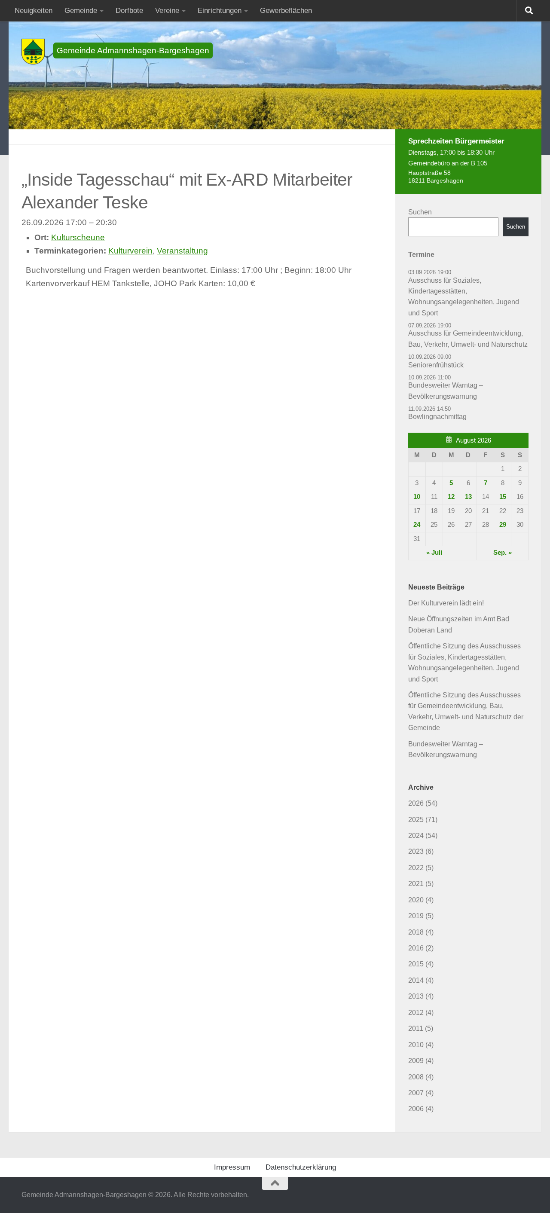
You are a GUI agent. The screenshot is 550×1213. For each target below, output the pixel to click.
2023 (416, 851)
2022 (416, 867)
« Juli (434, 552)
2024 (416, 835)
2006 (416, 1108)
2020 (416, 900)
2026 (416, 803)
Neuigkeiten (33, 10)
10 (416, 496)
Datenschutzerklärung (301, 1167)
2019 (416, 916)
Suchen (420, 212)
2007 (416, 1093)
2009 (416, 1060)
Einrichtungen (219, 10)
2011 (415, 1028)
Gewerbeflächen (286, 10)
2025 (416, 819)
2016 (416, 948)
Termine (421, 254)
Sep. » (502, 552)
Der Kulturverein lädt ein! (446, 603)
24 (416, 524)
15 (502, 496)
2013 (416, 996)
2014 (416, 980)
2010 (416, 1044)
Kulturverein (130, 250)
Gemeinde (80, 10)
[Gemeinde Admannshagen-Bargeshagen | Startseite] (33, 51)
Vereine (167, 10)
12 (451, 496)
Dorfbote (129, 10)
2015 (416, 964)
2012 (416, 1012)
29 (502, 524)
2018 (416, 932)
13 (468, 496)
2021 (416, 883)
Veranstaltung (182, 250)
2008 (416, 1077)
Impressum (232, 1167)
